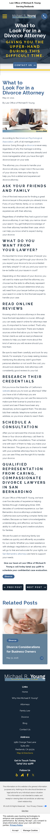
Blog (25, 723)
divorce (30, 145)
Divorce (8, 576)
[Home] (24, 16)
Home (25, 692)
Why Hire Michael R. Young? (25, 698)
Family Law (25, 710)
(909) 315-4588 (25, 763)
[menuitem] (25, 810)
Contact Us (25, 729)
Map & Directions (25, 753)
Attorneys (24, 704)
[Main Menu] (5, 16)
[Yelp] (16, 775)
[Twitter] (33, 775)
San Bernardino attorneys (15, 554)
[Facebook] (27, 775)
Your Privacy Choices (35, 806)
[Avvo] (22, 775)
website (6, 391)
